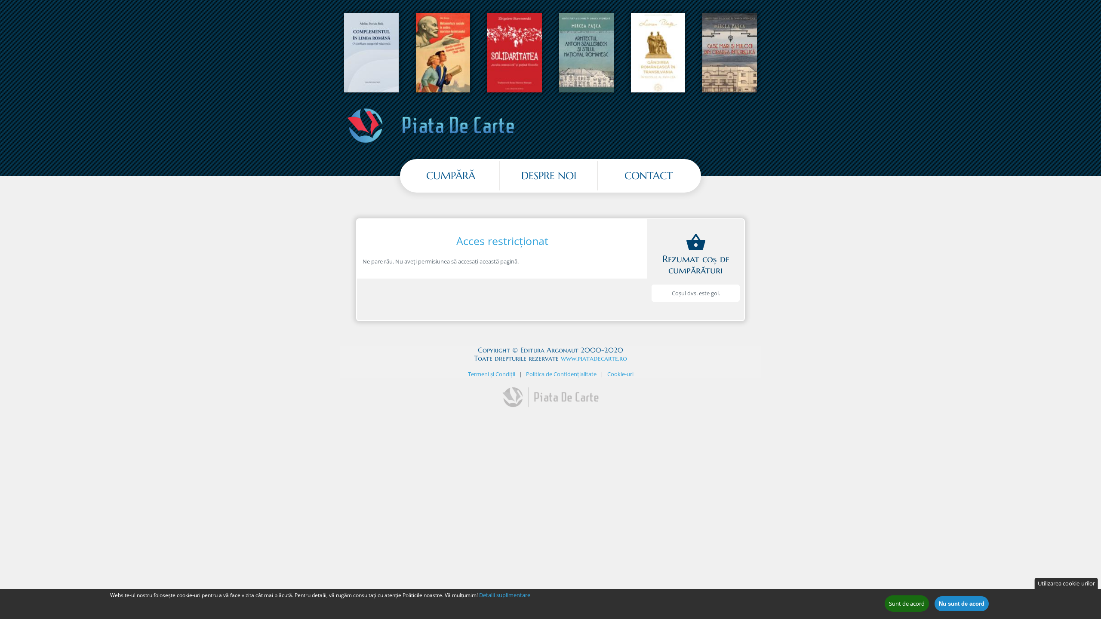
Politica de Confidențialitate (561, 374)
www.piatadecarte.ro (594, 358)
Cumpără (450, 175)
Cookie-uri (620, 374)
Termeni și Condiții (491, 374)
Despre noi (548, 175)
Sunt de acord (907, 603)
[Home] (431, 143)
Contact (648, 175)
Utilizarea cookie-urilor (1066, 583)
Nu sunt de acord (961, 604)
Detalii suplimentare (504, 595)
